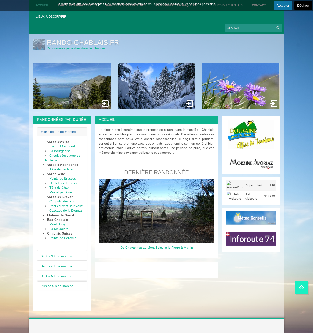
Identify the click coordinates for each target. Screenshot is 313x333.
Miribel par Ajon (60, 192)
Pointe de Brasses (62, 178)
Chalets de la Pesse (63, 183)
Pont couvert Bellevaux (66, 206)
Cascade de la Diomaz (65, 210)
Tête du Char (59, 187)
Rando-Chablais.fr (83, 42)
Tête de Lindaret (61, 169)
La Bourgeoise (60, 151)
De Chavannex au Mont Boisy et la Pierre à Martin (156, 247)
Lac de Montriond (62, 146)
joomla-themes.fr (166, 331)
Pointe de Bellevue (63, 238)
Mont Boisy (57, 224)
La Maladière (59, 229)
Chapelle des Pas (62, 201)
